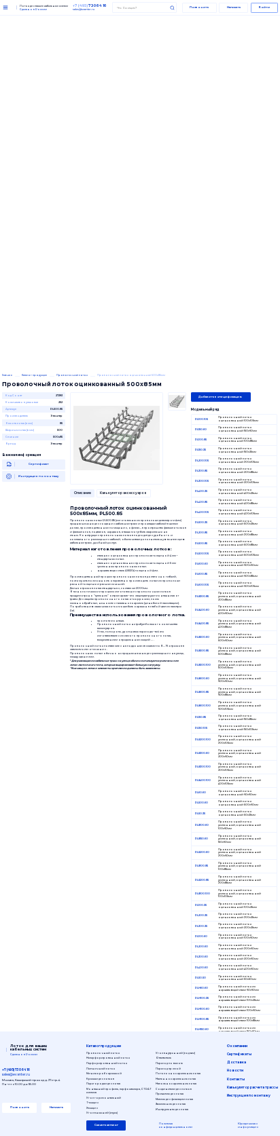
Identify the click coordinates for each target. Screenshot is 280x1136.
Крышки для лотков (100, 1078)
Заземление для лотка (171, 1103)
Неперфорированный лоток (108, 1057)
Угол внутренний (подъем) (175, 1053)
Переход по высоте (169, 1063)
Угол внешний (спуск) (102, 1112)
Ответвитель (163, 1057)
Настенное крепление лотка (176, 1078)
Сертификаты (239, 1054)
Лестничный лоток (100, 1068)
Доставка (236, 1062)
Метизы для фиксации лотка (174, 1099)
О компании (237, 1046)
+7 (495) (90, 5)
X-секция (92, 1108)
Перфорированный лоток (106, 1063)
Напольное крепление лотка (176, 1083)
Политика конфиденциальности (175, 1125)
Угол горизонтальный (103, 1097)
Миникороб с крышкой (104, 1073)
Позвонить (199, 7)
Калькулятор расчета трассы (252, 1087)
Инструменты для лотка (172, 1109)
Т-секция (92, 1102)
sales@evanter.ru (83, 9)
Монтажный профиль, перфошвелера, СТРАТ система (119, 1091)
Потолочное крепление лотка (178, 1073)
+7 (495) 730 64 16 (16, 1070)
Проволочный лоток (103, 1053)
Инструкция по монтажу (38, 476)
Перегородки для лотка (103, 1083)
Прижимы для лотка (169, 1093)
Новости (235, 1070)
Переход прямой (168, 1068)
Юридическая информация (248, 1125)
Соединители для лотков (174, 1089)
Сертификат (39, 464)
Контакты (236, 1079)
